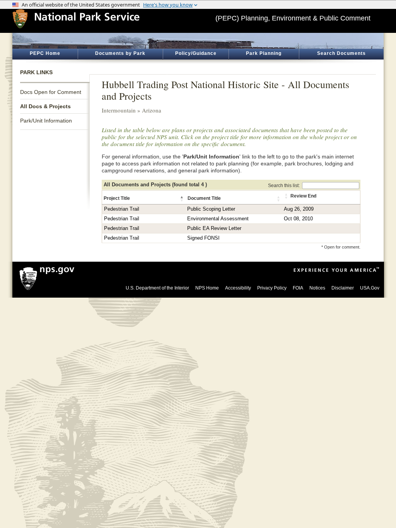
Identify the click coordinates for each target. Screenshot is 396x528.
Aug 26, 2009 (299, 209)
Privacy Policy (272, 288)
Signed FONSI (203, 238)
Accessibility (238, 288)
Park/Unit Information (46, 121)
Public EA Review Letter (214, 228)
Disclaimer (342, 288)
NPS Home (207, 288)
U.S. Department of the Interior (157, 288)
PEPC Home (45, 53)
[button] (182, 199)
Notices (317, 288)
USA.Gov (369, 288)
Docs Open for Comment (50, 92)
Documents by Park (120, 53)
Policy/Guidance (196, 53)
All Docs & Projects (45, 106)
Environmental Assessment (218, 218)
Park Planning (264, 53)
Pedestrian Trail (121, 209)
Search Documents (341, 53)
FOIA (298, 288)
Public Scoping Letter (211, 209)
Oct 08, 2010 (298, 218)
